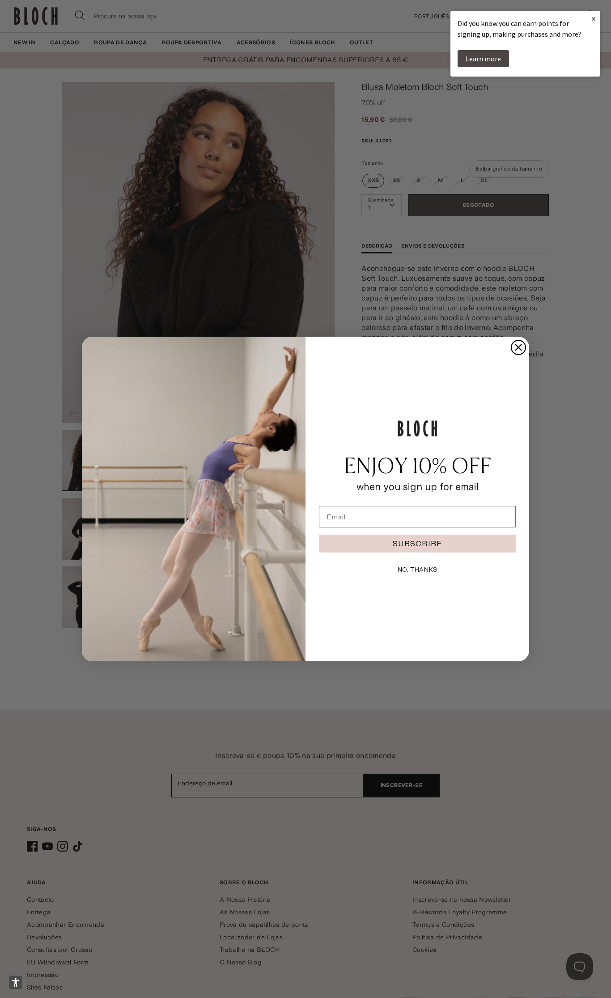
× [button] (593, 18)
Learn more (483, 58)
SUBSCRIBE (417, 543)
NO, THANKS (417, 569)
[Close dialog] (518, 347)
